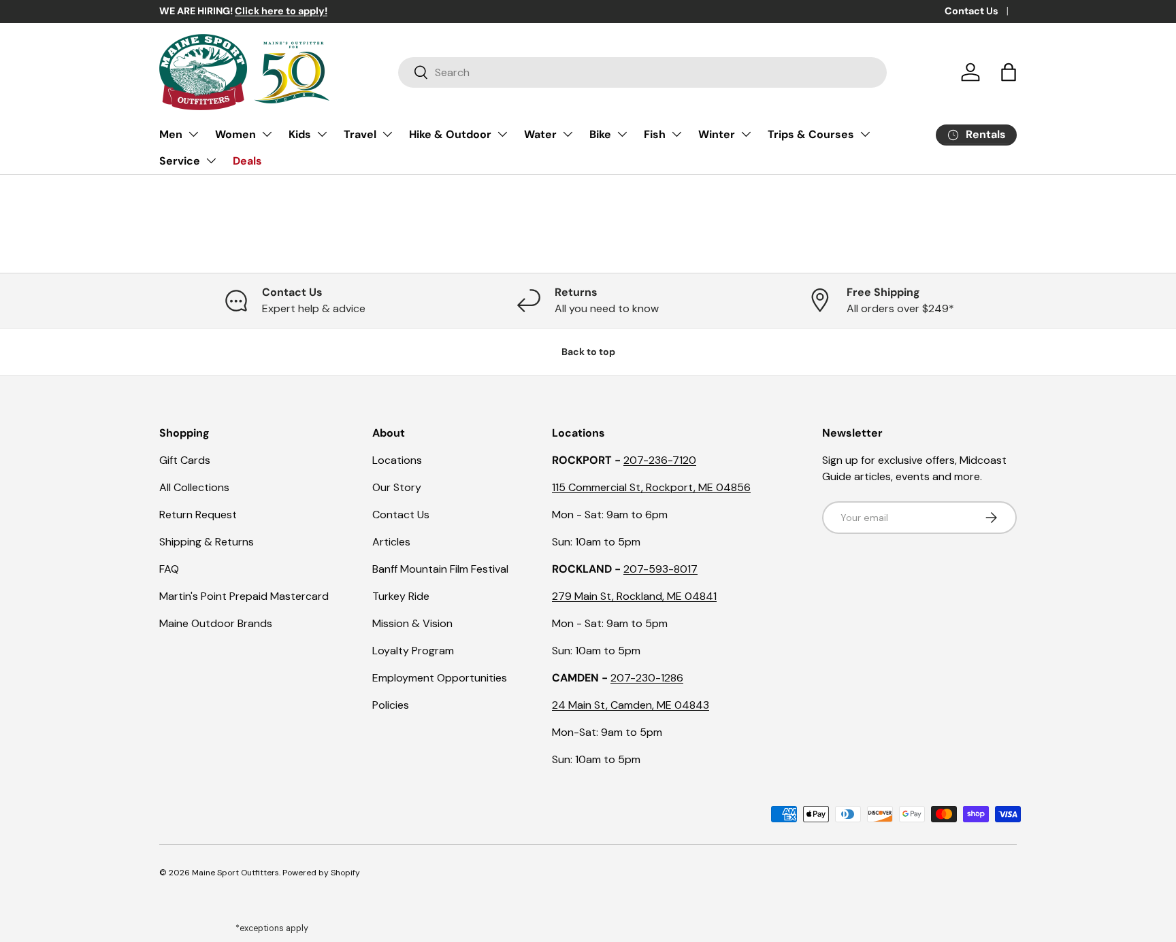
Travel (360, 134)
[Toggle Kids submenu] (322, 134)
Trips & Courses (811, 134)
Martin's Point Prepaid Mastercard (244, 596)
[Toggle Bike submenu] (622, 134)
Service (179, 161)
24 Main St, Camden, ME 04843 (630, 705)
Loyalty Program (413, 650)
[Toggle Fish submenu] (676, 134)
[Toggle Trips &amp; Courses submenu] (865, 134)
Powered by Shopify (321, 872)
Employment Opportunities (439, 678)
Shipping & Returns (206, 542)
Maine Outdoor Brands (215, 623)
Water (540, 134)
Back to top (588, 352)
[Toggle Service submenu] (211, 160)
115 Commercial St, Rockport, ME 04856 (651, 487)
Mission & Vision (412, 623)
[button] (1009, 72)
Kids (300, 134)
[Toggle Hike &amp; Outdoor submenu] (502, 134)
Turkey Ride (400, 596)
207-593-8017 (660, 569)
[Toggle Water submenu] (567, 134)
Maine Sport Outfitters (235, 872)
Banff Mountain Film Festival (440, 569)
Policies (390, 705)
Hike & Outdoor (450, 134)
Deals (247, 161)
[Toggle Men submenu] (193, 134)
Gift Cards (184, 460)
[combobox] (642, 72)
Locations (397, 460)
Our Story (396, 487)
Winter (716, 134)
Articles (391, 542)
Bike (600, 134)
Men (170, 134)
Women (235, 134)
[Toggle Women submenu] (267, 134)
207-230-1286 (646, 678)
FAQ (169, 569)
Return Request (198, 514)
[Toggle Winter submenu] (746, 134)
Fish (655, 134)
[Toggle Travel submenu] (387, 134)
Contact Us (971, 11)
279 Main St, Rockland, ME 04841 (634, 596)
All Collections (194, 487)
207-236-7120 (659, 460)
